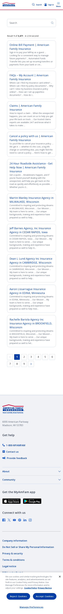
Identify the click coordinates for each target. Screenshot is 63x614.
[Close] (60, 576)
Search (39, 4)
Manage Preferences (31, 607)
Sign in (51, 4)
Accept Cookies (44, 596)
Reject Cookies (18, 596)
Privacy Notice (45, 588)
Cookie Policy (30, 588)
